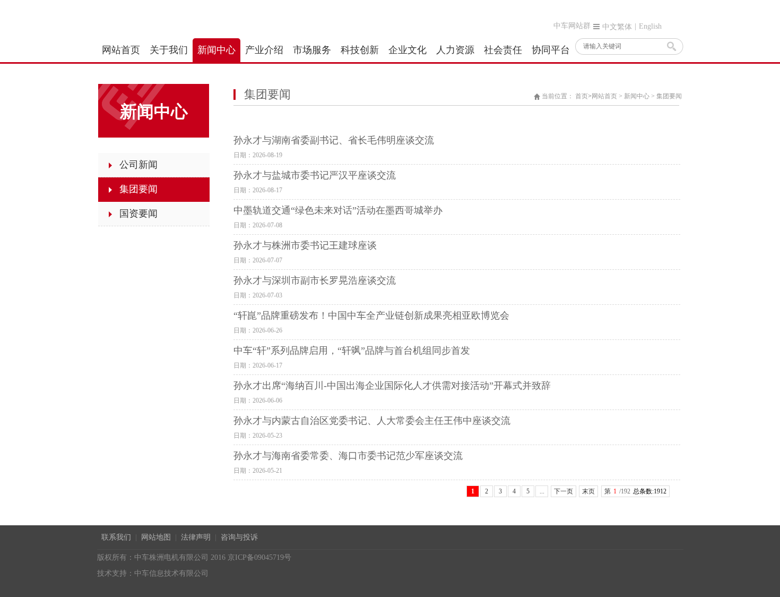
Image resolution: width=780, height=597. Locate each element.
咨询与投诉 (239, 537)
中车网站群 (572, 26)
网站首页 (604, 96)
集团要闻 (669, 96)
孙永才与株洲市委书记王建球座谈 (305, 245)
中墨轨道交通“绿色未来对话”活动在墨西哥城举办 (338, 210)
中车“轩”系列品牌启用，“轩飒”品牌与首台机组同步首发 (351, 350)
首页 (581, 96)
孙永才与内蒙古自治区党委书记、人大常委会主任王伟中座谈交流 (371, 420)
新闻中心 (636, 96)
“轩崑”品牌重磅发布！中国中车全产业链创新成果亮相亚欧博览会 (371, 315)
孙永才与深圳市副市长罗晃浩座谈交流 (314, 280)
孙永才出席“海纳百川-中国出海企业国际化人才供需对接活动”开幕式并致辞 (392, 385)
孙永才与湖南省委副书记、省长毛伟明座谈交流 (333, 140)
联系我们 (116, 537)
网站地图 (156, 537)
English (650, 26)
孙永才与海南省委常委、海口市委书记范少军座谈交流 (348, 455)
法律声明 (196, 537)
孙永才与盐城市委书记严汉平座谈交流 (314, 175)
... (542, 491)
